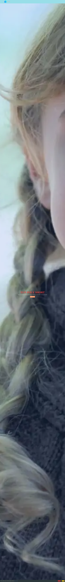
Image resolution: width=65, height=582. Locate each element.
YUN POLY (8, 1)
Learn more (32, 296)
